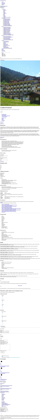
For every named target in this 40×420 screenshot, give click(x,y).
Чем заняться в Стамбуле (6, 24)
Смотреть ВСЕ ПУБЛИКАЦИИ (7, 48)
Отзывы (3, 398)
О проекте (3, 401)
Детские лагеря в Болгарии (7, 36)
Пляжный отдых (5, 44)
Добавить (20, 285)
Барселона (4, 10)
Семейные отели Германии (7, 28)
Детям (3, 118)
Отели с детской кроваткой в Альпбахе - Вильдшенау (9, 209)
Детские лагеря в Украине (6, 37)
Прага (4, 15)
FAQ (2, 405)
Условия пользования (5, 403)
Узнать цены (2, 123)
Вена (4, 11)
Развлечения (3, 394)
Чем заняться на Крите (6, 22)
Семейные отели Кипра (6, 31)
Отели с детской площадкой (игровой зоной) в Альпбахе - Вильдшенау (11, 208)
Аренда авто (3, 3)
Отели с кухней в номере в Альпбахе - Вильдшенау (9, 210)
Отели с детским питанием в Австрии (7, 207)
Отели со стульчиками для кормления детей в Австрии (9, 206)
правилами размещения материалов (15, 357)
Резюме (4, 117)
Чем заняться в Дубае (6, 21)
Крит (4, 14)
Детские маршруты (6, 41)
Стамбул (4, 16)
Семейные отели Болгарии (7, 27)
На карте (1, 202)
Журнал (3, 40)
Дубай (4, 12)
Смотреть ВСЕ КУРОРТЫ (7, 17)
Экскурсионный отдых (6, 45)
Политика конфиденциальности (6, 404)
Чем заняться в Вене (6, 20)
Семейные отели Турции (6, 33)
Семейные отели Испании (6, 30)
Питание (4, 43)
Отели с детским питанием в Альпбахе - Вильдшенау (9, 211)
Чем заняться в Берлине (6, 19)
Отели (3, 26)
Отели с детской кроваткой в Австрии (7, 205)
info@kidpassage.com (3, 0)
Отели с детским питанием (5, 204)
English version (4, 406)
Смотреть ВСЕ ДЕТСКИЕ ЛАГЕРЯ (8, 39)
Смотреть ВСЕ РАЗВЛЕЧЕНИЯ (7, 25)
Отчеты (3, 400)
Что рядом (3, 120)
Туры (2, 49)
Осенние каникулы (6, 47)
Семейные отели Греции (6, 29)
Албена (4, 9)
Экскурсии (3, 2)
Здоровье (4, 42)
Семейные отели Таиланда (7, 32)
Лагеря (3, 35)
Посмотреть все (2, 383)
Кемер (4, 13)
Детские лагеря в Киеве (6, 38)
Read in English (2, 137)
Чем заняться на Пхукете (6, 23)
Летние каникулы (5, 46)
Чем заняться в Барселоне (6, 18)
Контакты (3, 402)
